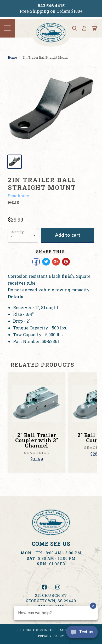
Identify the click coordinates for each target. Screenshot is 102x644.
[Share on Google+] (56, 262)
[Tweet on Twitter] (46, 262)
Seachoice (18, 195)
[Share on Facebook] (36, 262)
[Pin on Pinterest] (66, 262)
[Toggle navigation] (7, 28)
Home (12, 57)
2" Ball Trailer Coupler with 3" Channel (36, 440)
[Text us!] (82, 633)
